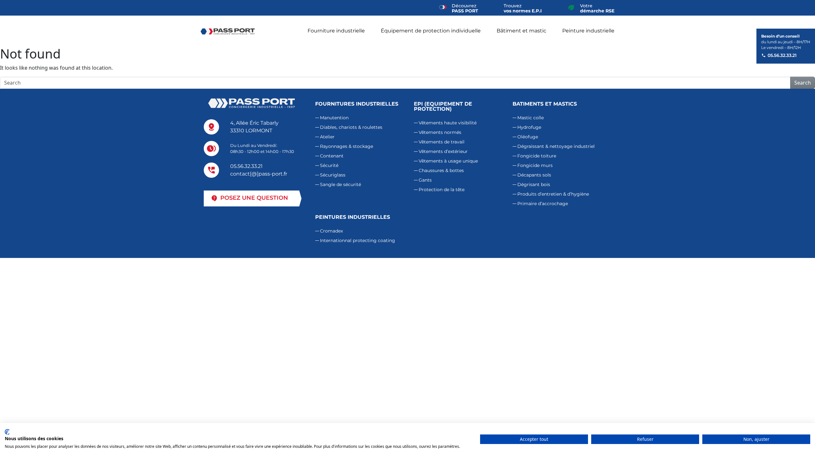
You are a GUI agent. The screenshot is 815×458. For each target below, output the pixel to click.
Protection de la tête (441, 189)
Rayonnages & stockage (346, 146)
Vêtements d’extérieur (443, 151)
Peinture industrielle (588, 31)
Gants (425, 180)
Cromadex (331, 231)
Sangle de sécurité (340, 184)
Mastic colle (530, 118)
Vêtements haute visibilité (448, 123)
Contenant (332, 156)
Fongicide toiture (536, 156)
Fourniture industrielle (336, 31)
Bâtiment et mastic (521, 31)
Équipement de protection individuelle (431, 31)
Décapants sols (534, 175)
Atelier (327, 137)
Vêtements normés (440, 132)
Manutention (334, 118)
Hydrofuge (529, 127)
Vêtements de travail (441, 142)
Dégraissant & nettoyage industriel (556, 146)
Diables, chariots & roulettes (351, 127)
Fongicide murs (535, 165)
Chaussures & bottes (441, 170)
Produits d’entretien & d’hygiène (553, 194)
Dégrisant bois (533, 184)
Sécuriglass (332, 175)
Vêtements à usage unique (448, 161)
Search (802, 82)
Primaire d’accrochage (542, 203)
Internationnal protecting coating (357, 240)
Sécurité (329, 165)
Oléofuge (527, 137)
